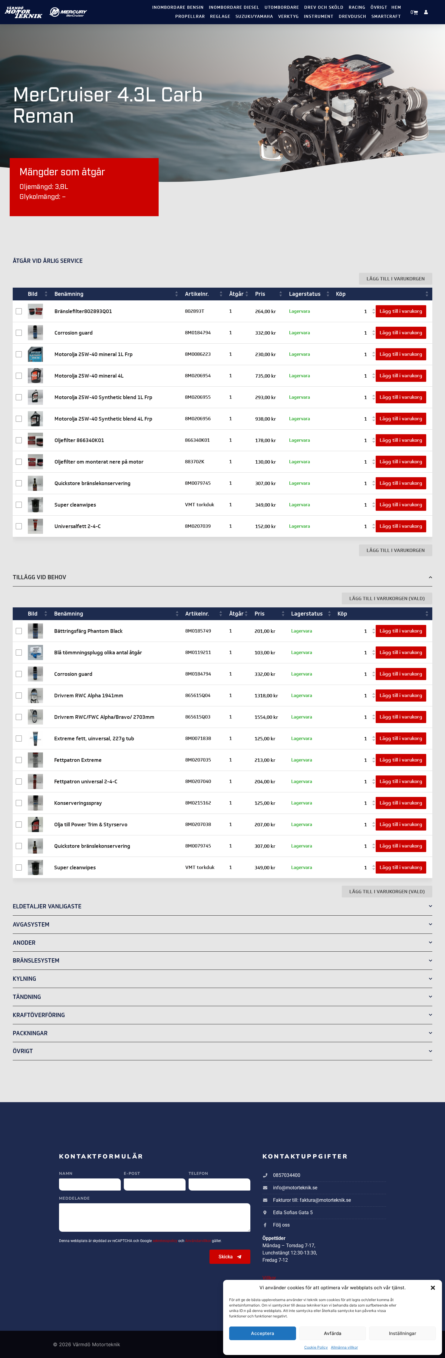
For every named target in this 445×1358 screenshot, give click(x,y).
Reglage (220, 16)
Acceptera (262, 1333)
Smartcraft (386, 16)
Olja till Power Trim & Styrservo (90, 825)
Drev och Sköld (324, 7)
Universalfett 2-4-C (77, 526)
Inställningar (402, 1333)
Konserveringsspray (78, 803)
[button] (433, 1288)
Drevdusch (352, 16)
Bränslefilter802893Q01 (83, 311)
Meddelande (74, 1199)
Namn (66, 1174)
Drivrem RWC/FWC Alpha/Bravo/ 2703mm (104, 717)
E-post (132, 1174)
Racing (357, 7)
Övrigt (379, 7)
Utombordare (282, 7)
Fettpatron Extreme (78, 760)
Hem (396, 7)
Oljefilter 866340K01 (79, 440)
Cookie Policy (316, 1347)
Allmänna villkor (344, 1347)
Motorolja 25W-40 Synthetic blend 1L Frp (103, 397)
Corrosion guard (73, 333)
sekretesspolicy (165, 1241)
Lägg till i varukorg (401, 311)
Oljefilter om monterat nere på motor (98, 462)
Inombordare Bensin (178, 7)
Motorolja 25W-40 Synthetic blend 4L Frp (103, 419)
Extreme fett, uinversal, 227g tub (94, 739)
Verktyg (288, 16)
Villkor (269, 1278)
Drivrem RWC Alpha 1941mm (88, 696)
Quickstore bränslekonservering (92, 483)
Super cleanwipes (75, 505)
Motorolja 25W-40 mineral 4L (89, 376)
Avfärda (332, 1333)
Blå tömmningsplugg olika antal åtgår (98, 653)
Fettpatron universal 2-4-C (85, 782)
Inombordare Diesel (234, 7)
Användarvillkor (198, 1241)
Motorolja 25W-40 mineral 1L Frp (93, 354)
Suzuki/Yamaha (254, 16)
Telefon (198, 1174)
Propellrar (190, 16)
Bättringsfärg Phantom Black (88, 631)
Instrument (319, 16)
